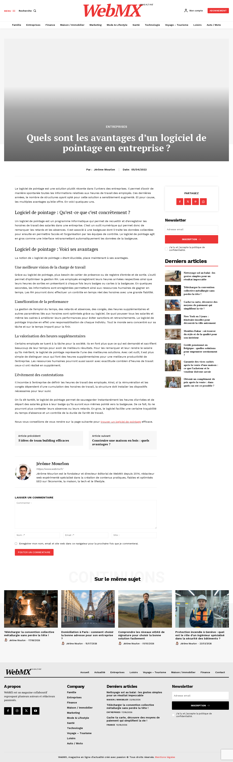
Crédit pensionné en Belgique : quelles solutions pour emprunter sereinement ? (200, 350)
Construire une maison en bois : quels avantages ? (120, 442)
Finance (111, 725)
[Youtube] (35, 711)
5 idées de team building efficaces (43, 440)
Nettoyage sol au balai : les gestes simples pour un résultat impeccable (199, 276)
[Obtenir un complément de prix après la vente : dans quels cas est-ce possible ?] (173, 382)
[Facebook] (179, 201)
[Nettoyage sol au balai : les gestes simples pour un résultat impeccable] (173, 276)
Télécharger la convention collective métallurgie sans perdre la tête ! (199, 290)
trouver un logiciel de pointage (121, 421)
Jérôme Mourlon (104, 169)
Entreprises (116, 126)
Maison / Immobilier (117, 699)
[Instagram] (17, 711)
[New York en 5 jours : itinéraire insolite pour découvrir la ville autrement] (173, 319)
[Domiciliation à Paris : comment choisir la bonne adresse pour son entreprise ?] (88, 609)
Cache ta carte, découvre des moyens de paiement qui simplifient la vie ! (200, 305)
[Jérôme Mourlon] (23, 472)
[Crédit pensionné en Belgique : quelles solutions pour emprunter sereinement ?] (173, 348)
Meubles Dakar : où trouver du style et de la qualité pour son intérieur (200, 334)
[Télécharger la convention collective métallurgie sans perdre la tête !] (173, 290)
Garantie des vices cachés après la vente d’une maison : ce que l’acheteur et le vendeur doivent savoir (201, 366)
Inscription (189, 239)
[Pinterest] (195, 201)
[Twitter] (187, 201)
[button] (28, 10)
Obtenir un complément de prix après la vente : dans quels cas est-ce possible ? (199, 382)
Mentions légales (165, 757)
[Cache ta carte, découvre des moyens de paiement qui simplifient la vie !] (173, 305)
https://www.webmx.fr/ (49, 469)
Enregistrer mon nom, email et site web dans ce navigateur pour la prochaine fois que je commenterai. (78, 543)
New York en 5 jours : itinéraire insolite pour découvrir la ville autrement (200, 320)
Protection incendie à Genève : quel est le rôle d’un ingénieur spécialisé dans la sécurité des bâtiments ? (199, 635)
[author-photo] (6, 640)
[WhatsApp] (203, 201)
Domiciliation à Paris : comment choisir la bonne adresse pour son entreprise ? (87, 635)
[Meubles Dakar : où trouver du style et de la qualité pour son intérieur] (173, 334)
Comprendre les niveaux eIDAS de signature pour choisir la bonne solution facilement (141, 635)
